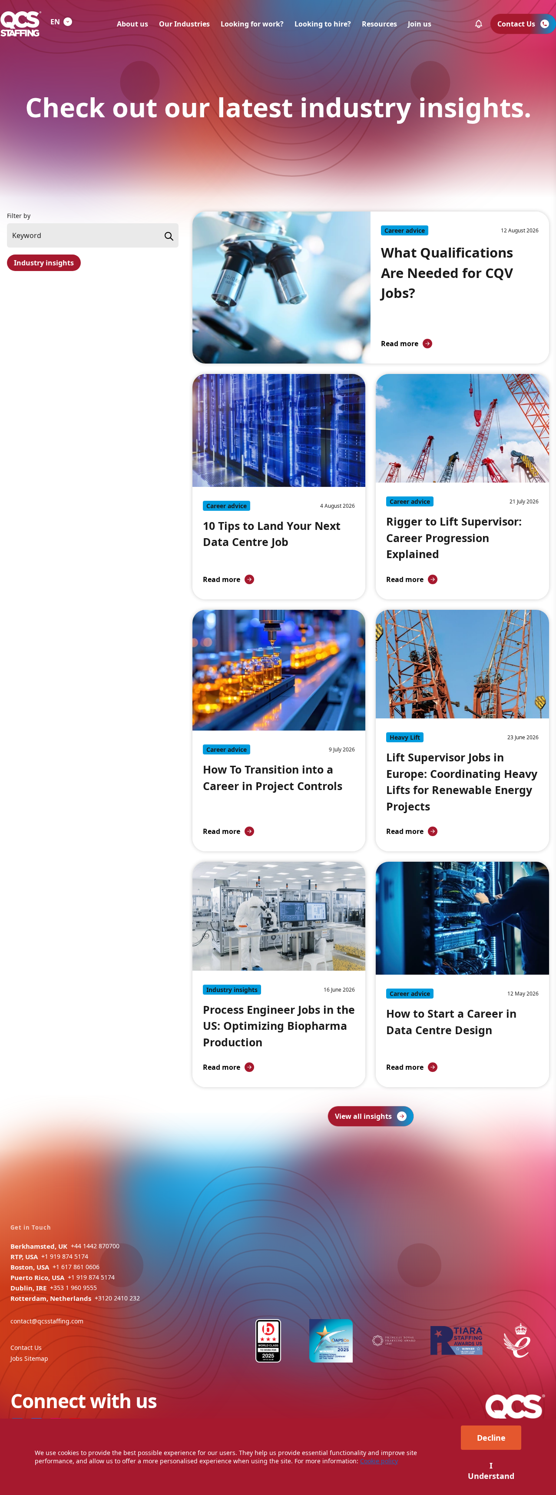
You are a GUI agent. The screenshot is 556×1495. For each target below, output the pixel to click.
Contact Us (26, 1347)
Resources (379, 24)
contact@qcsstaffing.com (46, 1321)
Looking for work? (252, 24)
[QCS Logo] (21, 24)
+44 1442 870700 (95, 1246)
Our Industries (184, 24)
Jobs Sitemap (29, 1358)
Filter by (18, 216)
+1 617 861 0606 (76, 1267)
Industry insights (44, 263)
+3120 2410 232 (117, 1298)
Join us (419, 24)
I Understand (491, 1470)
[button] (478, 24)
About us (132, 24)
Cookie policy (379, 1461)
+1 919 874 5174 (64, 1256)
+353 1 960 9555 (73, 1287)
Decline (491, 1437)
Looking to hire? (323, 24)
